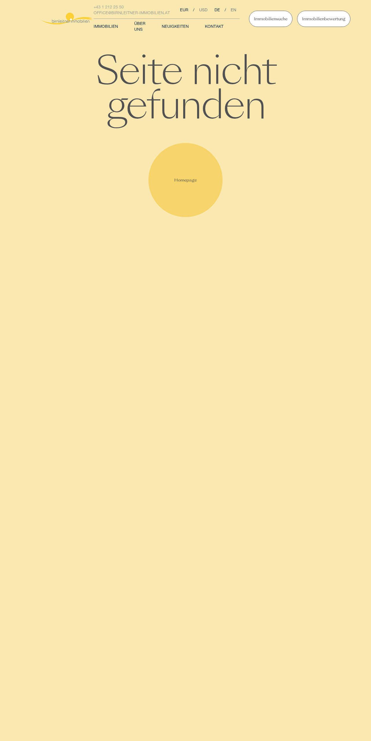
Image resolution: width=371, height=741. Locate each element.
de (217, 10)
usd (203, 10)
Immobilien (106, 27)
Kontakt (214, 27)
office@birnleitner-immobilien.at (132, 13)
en (233, 10)
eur (184, 10)
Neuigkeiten (175, 27)
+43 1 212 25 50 (109, 7)
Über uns (140, 27)
